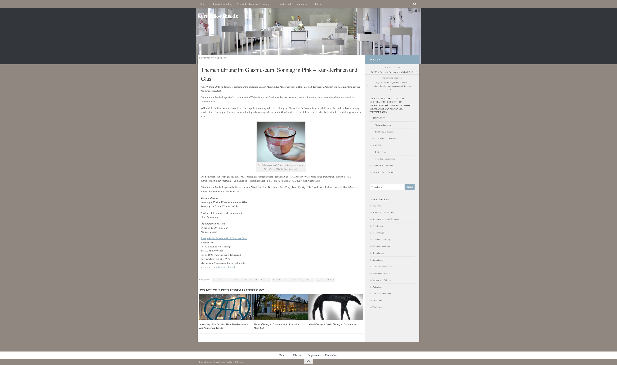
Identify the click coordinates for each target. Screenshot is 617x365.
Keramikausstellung (381, 246)
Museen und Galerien (213, 58)
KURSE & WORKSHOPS (383, 172)
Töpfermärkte (380, 152)
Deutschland (301, 4)
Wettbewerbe (378, 307)
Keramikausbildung (381, 239)
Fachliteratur (378, 225)
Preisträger (377, 286)
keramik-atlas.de (218, 15)
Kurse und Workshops (382, 266)
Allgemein (377, 205)
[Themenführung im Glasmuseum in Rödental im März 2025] (281, 307)
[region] (308, 32)
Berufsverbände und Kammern (385, 219)
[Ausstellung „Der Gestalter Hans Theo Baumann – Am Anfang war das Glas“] (226, 307)
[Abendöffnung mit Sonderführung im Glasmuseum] (335, 307)
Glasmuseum (265, 280)
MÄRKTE (377, 145)
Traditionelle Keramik (384, 131)
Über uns (298, 355)
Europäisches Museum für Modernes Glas (243, 280)
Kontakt (283, 355)
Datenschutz (331, 355)
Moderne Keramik (383, 124)
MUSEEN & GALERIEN (383, 165)
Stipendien (377, 300)
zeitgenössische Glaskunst (325, 280)
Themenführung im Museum (303, 280)
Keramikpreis (378, 252)
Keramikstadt (378, 259)
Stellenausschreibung (381, 293)
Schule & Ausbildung (222, 4)
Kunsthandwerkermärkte (385, 158)
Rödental (287, 280)
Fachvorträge (378, 232)
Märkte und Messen (381, 273)
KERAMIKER (378, 118)
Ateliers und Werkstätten (383, 212)
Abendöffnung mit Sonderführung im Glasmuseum (332, 324)
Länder (318, 4)
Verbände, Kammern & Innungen (254, 4)
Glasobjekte (277, 280)
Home (203, 4)
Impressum (313, 355)
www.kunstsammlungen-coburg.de (218, 267)
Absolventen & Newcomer (386, 138)
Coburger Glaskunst (219, 280)
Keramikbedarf (283, 4)
